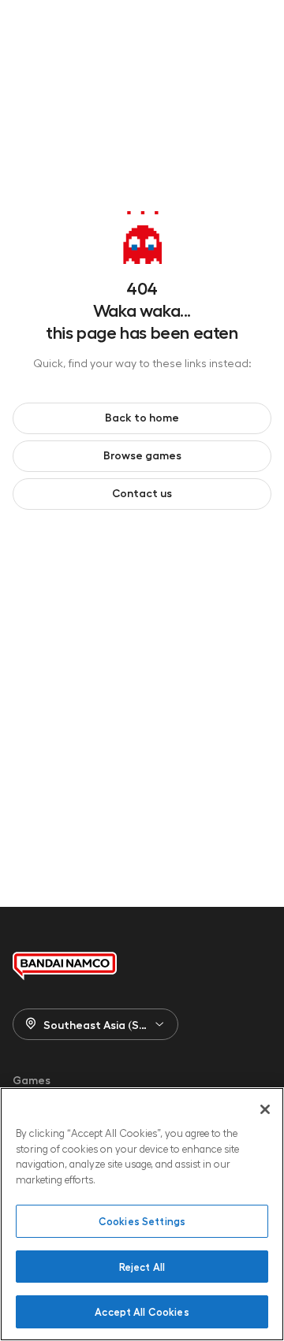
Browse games (142, 454)
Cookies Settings (142, 1221)
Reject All (142, 1266)
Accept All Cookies (142, 1311)
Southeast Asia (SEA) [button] (99, 1024)
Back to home (142, 416)
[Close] (265, 1109)
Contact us (142, 492)
